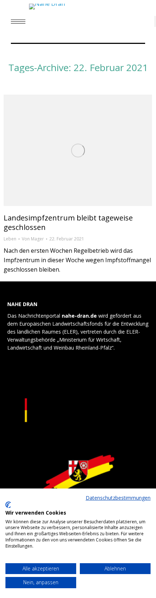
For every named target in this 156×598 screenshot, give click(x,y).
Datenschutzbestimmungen (118, 497)
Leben (10, 239)
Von (33, 239)
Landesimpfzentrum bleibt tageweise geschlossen (68, 222)
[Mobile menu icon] (18, 21)
